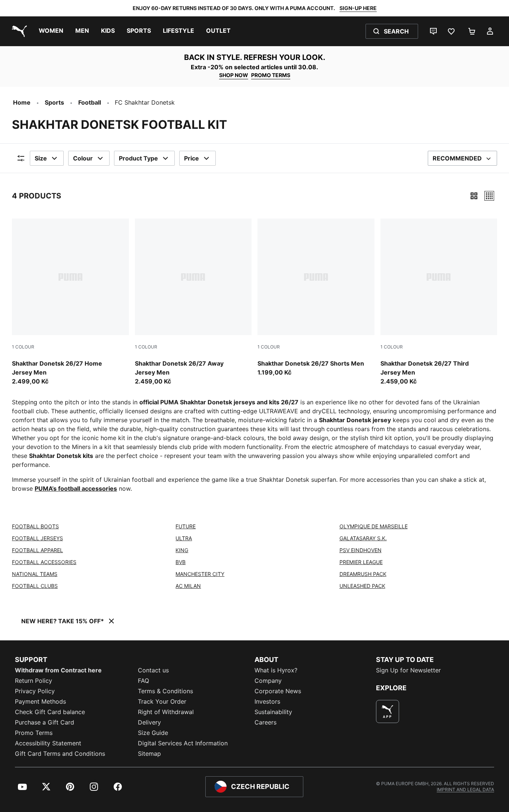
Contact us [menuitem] (153, 670)
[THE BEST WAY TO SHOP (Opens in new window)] (387, 711)
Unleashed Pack (362, 586)
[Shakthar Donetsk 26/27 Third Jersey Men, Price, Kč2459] (438, 302)
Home (22, 102)
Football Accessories (44, 562)
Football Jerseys (37, 538)
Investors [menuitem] (267, 701)
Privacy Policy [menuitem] (35, 691)
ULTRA (184, 538)
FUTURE (186, 526)
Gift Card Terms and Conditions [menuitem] (60, 753)
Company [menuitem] (268, 680)
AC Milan (188, 586)
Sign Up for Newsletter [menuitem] (408, 670)
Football (89, 102)
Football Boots (35, 526)
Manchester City (200, 574)
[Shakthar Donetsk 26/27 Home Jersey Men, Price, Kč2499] (70, 302)
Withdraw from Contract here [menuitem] (58, 670)
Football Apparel (37, 550)
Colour (83, 158)
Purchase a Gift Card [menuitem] (44, 722)
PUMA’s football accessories (76, 488)
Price (191, 158)
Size (41, 158)
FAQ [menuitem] (143, 680)
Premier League (361, 562)
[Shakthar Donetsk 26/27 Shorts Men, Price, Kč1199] (315, 298)
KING (182, 550)
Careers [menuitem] (265, 722)
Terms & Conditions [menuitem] (165, 691)
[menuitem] (51, 31)
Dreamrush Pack (362, 574)
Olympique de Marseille (373, 526)
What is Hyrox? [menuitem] (276, 670)
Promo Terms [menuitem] (34, 732)
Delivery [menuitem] (149, 722)
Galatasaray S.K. (363, 538)
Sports (54, 102)
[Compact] (474, 195)
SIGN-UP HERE (358, 8)
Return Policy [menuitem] (33, 680)
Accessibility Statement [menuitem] (48, 743)
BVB (181, 562)
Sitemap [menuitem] (149, 753)
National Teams (34, 574)
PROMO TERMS (270, 75)
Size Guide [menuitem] (153, 732)
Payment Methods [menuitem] (40, 701)
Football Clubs (35, 586)
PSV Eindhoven (360, 550)
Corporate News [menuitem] (278, 691)
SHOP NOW (233, 75)
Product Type (138, 158)
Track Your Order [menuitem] (162, 701)
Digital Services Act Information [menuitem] (183, 743)
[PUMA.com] (18, 31)
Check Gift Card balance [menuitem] (50, 712)
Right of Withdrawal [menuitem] (166, 712)
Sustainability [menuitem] (273, 712)
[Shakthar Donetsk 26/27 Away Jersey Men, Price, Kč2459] (193, 302)
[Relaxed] (489, 196)
